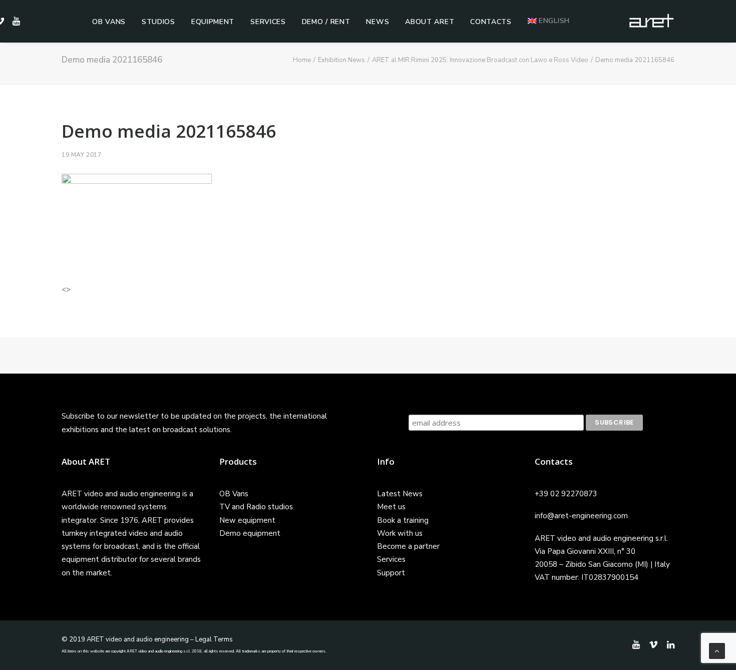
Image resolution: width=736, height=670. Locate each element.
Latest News (400, 494)
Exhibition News (341, 60)
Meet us (391, 507)
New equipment (247, 520)
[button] (15, 21)
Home (302, 60)
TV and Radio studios (256, 507)
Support (391, 573)
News (377, 22)
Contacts (491, 22)
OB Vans (109, 22)
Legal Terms (214, 639)
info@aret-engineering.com (581, 516)
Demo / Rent (326, 22)
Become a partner (408, 546)
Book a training (403, 520)
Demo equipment (249, 533)
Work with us (400, 533)
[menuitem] (109, 22)
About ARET (429, 22)
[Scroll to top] (717, 650)
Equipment (212, 22)
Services (268, 22)
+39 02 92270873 (566, 494)
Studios (158, 22)
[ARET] (651, 21)
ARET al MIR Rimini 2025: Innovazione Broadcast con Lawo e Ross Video (480, 60)
